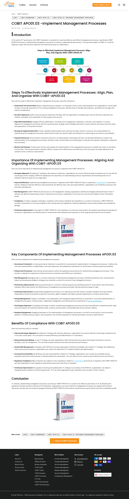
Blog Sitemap (39, 459)
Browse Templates (41, 464)
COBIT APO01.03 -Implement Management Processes (73, 17)
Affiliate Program (40, 461)
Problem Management (62, 467)
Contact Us (18, 461)
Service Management (61, 464)
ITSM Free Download (41, 482)
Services (32, 5)
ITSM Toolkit (39, 467)
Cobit (15, 17)
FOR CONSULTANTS (102, 5)
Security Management (62, 473)
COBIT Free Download (42, 484)
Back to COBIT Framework (66, 441)
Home (13, 14)
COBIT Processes (40, 476)
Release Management (62, 470)
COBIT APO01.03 (43, 17)
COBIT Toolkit (39, 470)
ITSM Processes (40, 473)
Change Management (61, 461)
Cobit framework (27, 17)
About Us (18, 459)
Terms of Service (20, 470)
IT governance (78, 361)
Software (44, 5)
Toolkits (22, 5)
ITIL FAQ (37, 479)
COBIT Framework (22, 14)
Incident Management (62, 459)
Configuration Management (63, 476)
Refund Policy (19, 464)
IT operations (100, 182)
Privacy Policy (19, 467)
